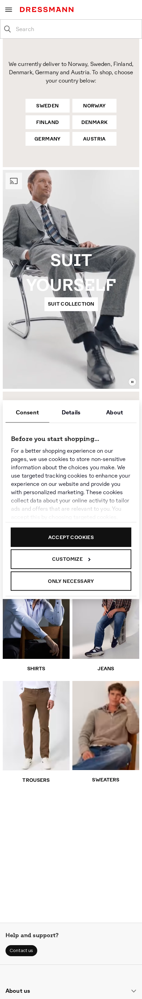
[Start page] (48, 9)
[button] (21, 950)
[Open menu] (8, 9)
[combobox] (76, 29)
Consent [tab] (27, 412)
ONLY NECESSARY (71, 581)
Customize (67, 559)
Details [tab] (71, 412)
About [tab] (114, 412)
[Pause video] (132, 382)
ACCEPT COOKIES (71, 537)
